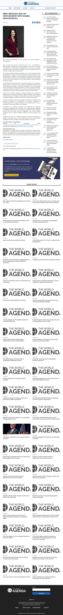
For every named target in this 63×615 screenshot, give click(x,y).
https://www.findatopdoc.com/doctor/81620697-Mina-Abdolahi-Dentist (20, 125)
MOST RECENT (17, 8)
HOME (10, 8)
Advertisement (36, 607)
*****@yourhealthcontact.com (10, 143)
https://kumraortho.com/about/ (25, 126)
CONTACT (32, 8)
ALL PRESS (25, 8)
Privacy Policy (26, 607)
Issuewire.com (26, 65)
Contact (46, 607)
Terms (16, 607)
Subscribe (41, 593)
